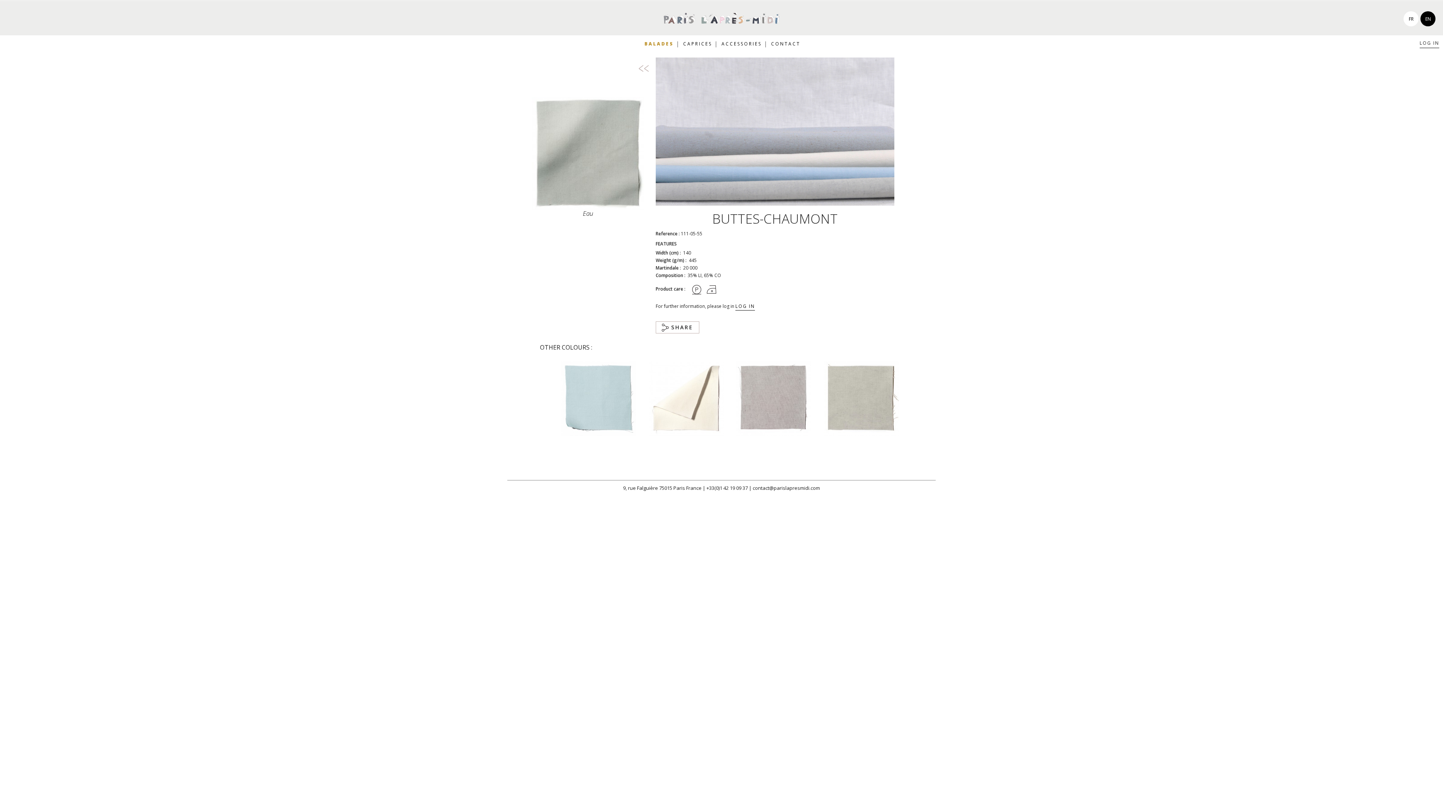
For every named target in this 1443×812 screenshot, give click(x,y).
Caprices (697, 44)
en (1428, 19)
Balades (659, 44)
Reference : (668, 233)
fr (1411, 19)
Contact (785, 44)
